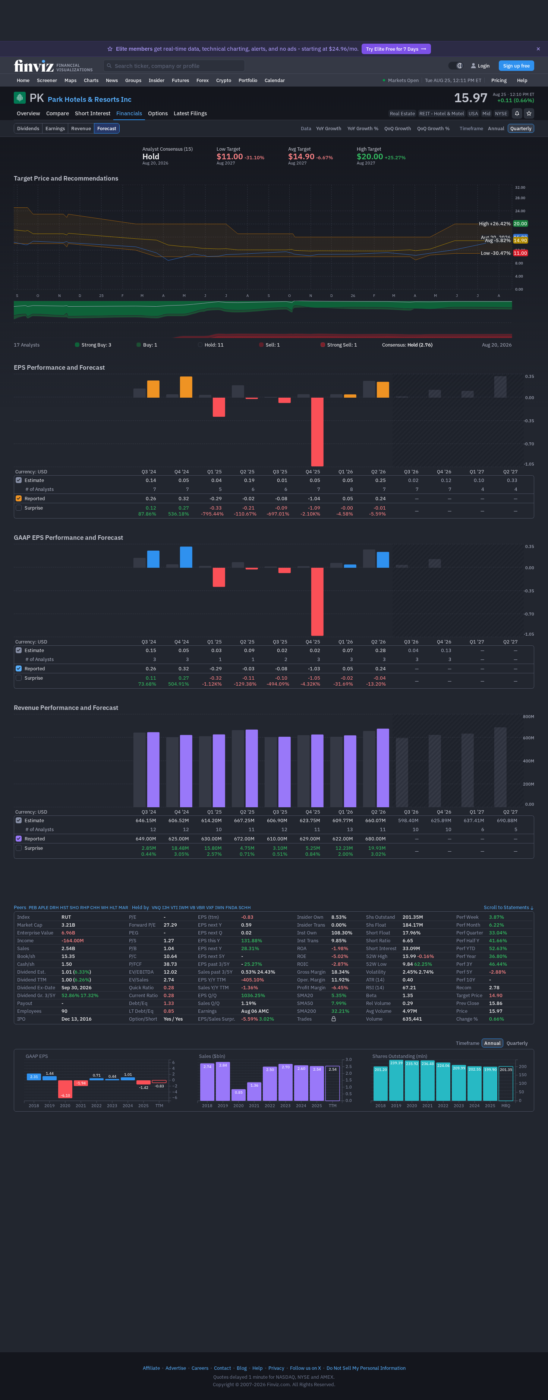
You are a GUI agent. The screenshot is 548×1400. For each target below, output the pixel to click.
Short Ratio (378, 940)
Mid (486, 113)
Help (522, 80)
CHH (95, 907)
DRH (54, 907)
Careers (200, 1368)
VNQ (156, 907)
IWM (184, 907)
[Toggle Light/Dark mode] (456, 66)
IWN (219, 907)
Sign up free (516, 66)
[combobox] (174, 66)
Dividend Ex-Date (36, 987)
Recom (463, 987)
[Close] (538, 49)
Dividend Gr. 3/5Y (36, 995)
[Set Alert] (517, 113)
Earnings (207, 1011)
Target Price (469, 995)
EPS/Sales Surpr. (216, 1019)
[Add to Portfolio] (529, 113)
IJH (166, 907)
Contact (222, 1368)
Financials (129, 113)
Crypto (223, 80)
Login (484, 66)
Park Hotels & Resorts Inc (90, 99)
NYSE (501, 113)
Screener (47, 80)
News (112, 80)
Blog (242, 1368)
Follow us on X (305, 1368)
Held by (140, 907)
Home (23, 80)
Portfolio (248, 80)
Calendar (275, 80)
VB (192, 907)
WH (104, 907)
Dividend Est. (31, 972)
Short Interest (92, 113)
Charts (91, 80)
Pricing (499, 80)
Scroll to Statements (506, 907)
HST (64, 907)
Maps (70, 80)
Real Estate (402, 113)
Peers (20, 907)
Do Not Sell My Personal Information (366, 1368)
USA (473, 113)
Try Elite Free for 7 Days (392, 49)
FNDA (231, 907)
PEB (33, 907)
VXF (210, 907)
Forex (202, 80)
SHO (74, 907)
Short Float (378, 933)
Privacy (276, 1368)
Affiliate (151, 1368)
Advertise (176, 1368)
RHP (84, 907)
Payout (24, 1003)
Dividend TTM (32, 980)
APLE (43, 907)
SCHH (245, 907)
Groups (133, 80)
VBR (200, 907)
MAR (123, 907)
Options (158, 113)
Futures (180, 80)
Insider (156, 80)
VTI (174, 907)
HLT (113, 907)
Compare (57, 113)
